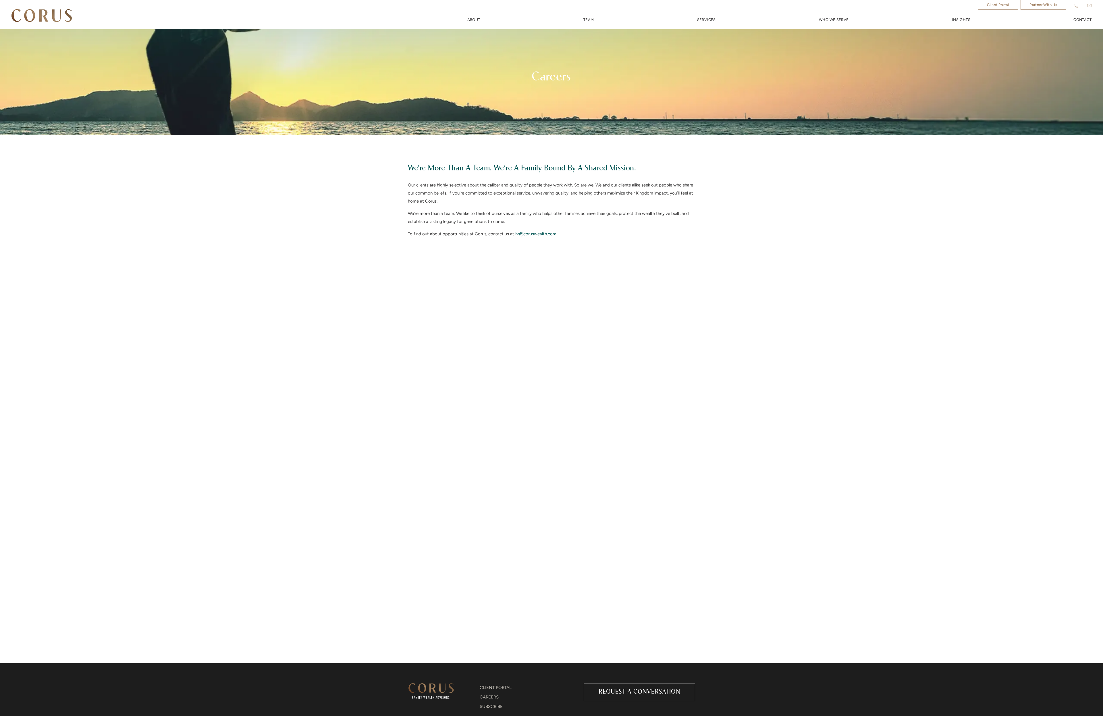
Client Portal (998, 5)
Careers (489, 697)
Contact (1082, 20)
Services (706, 20)
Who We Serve (834, 20)
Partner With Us (1043, 5)
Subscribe (491, 707)
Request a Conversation (639, 692)
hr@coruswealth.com (535, 234)
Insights (961, 20)
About (473, 20)
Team (588, 20)
